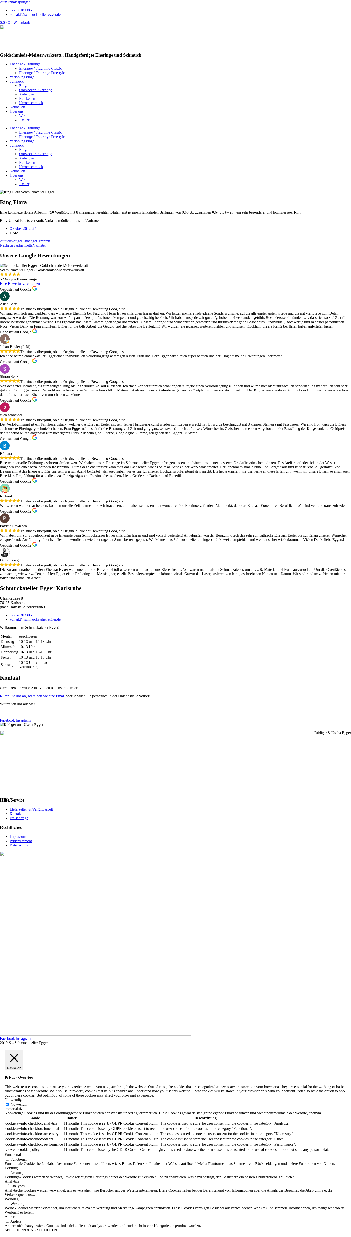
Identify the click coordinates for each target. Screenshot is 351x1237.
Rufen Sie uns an (13, 696)
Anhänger (26, 94)
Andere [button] (10, 1217)
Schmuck (17, 81)
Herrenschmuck (31, 103)
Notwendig (19, 1104)
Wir (22, 116)
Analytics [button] (12, 1181)
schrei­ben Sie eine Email (46, 696)
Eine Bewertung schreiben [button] (20, 283)
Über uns (16, 111)
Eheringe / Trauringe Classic (40, 68)
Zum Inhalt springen (15, 2)
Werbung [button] (12, 1199)
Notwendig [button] (13, 1100)
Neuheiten (17, 107)
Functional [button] (13, 1154)
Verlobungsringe (22, 77)
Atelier (24, 120)
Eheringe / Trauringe (25, 64)
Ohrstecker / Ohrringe (35, 90)
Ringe (23, 86)
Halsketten (27, 98)
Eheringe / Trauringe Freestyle (42, 73)
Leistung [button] (11, 1168)
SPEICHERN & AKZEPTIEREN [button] (31, 1230)
